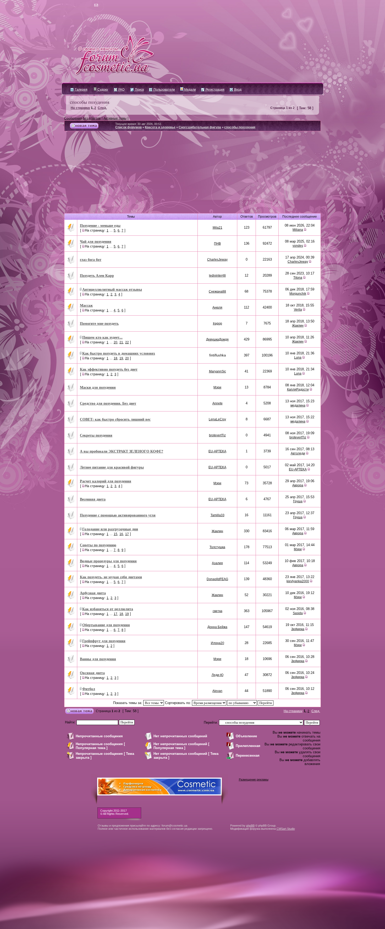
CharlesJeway (217, 259)
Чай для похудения (95, 241)
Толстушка (217, 547)
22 (127, 342)
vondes (298, 246)
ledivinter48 (217, 275)
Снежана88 (217, 291)
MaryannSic (217, 371)
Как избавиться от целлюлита (107, 609)
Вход (237, 89)
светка (217, 611)
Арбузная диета (93, 593)
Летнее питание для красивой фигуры (112, 467)
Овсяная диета (92, 672)
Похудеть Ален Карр (97, 275)
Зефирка (297, 629)
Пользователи (164, 89)
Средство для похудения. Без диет (108, 403)
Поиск (139, 89)
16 (121, 534)
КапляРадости (298, 389)
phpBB (250, 825)
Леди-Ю (217, 675)
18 (115, 358)
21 (121, 342)
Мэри (217, 387)
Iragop (217, 323)
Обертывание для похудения (106, 625)
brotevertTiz (217, 435)
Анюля (217, 307)
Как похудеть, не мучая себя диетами (111, 577)
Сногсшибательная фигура (200, 127)
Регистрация (214, 89)
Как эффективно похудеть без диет (109, 369)
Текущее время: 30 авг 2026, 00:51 (138, 123)
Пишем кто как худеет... (102, 337)
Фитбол (88, 688)
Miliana (298, 230)
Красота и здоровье (160, 127)
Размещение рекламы (253, 779)
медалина (297, 405)
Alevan (217, 691)
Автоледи (298, 453)
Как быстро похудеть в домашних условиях (118, 353)
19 (121, 358)
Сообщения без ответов (82, 118)
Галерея (80, 89)
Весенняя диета (93, 499)
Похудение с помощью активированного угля (118, 515)
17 (127, 534)
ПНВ (217, 243)
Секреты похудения (96, 435)
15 (115, 534)
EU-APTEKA (217, 451)
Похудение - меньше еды (100, 225)
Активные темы (114, 118)
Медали (189, 89)
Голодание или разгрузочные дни (110, 529)
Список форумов (128, 127)
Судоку (102, 89)
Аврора (297, 485)
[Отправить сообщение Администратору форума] (81, 5)
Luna (297, 357)
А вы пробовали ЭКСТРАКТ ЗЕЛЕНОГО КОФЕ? (121, 451)
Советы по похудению (98, 545)
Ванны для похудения (98, 659)
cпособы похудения (89, 102)
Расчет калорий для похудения (105, 481)
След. (102, 108)
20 (115, 342)
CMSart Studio (286, 828)
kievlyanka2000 (298, 581)
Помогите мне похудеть (99, 323)
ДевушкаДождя (217, 339)
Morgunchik (297, 293)
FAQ (121, 89)
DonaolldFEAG (217, 579)
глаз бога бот (90, 259)
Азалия (217, 563)
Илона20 (217, 643)
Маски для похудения (98, 387)
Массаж (86, 305)
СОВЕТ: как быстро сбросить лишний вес (115, 419)
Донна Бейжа (217, 627)
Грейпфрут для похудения (103, 641)
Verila (298, 309)
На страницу (80, 108)
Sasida (298, 613)
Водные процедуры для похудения (108, 561)
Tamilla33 (217, 515)
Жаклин (298, 325)
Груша (297, 501)
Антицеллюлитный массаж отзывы (112, 289)
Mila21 (217, 227)
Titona (297, 277)
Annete (217, 403)
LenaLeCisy (217, 419)
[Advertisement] (192, 174)
